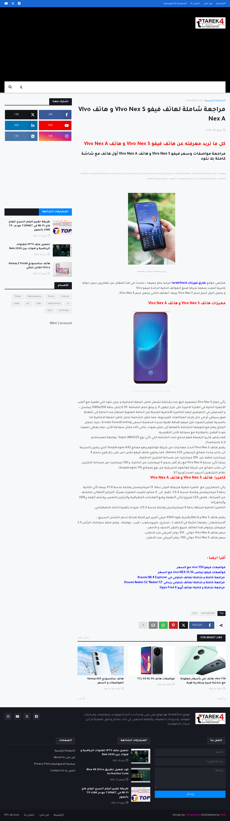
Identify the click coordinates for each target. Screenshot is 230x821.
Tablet (18, 296)
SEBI (223, 815)
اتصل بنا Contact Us (62, 771)
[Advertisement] (86, 44)
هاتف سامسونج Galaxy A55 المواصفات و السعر (105, 681)
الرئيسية (221, 3)
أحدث (220, 699)
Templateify (193, 815)
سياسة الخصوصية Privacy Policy (54, 764)
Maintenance (34, 296)
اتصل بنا (195, 3)
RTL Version (11, 815)
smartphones (194, 100)
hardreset (64, 310)
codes (16, 303)
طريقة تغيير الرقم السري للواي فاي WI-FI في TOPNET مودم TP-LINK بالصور (29, 226)
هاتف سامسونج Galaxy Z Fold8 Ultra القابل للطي (29, 265)
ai (68, 303)
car (28, 303)
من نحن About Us (64, 757)
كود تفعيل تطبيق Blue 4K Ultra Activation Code (107, 771)
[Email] (153, 625)
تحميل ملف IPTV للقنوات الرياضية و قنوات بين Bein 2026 (29, 246)
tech (49, 310)
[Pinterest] (173, 625)
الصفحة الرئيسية (215, 100)
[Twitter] (183, 625)
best (39, 303)
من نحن (208, 3)
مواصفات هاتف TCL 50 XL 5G (156, 679)
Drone (51, 296)
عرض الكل (83, 637)
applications (54, 303)
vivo (194, 613)
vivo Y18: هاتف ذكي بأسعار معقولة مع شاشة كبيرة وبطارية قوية (203, 681)
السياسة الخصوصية (175, 3)
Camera (65, 296)
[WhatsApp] (163, 625)
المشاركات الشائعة (55, 211)
